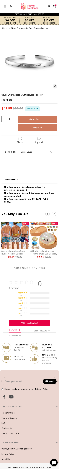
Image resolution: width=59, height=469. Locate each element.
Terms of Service (9, 407)
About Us (6, 448)
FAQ (3, 412)
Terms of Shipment (10, 422)
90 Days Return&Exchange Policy (17, 438)
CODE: (10, 23)
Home (5, 28)
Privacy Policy (8, 443)
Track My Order (8, 402)
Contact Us (7, 417)
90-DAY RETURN (40, 199)
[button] (5, 6)
